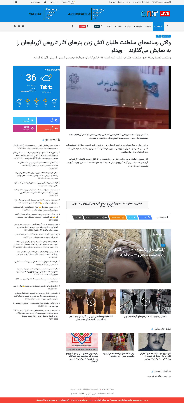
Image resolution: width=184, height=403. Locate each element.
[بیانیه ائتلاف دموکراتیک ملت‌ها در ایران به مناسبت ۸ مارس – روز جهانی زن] (118, 342)
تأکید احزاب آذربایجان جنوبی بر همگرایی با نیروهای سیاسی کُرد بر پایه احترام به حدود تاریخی (36, 236)
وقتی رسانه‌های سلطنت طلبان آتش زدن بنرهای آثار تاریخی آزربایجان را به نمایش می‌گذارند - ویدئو (106, 205)
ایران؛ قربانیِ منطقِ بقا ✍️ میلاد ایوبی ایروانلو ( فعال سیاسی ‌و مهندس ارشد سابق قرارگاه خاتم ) (35, 208)
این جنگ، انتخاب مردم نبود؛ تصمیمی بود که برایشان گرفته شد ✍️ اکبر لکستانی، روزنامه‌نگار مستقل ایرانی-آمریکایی (36, 216)
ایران (149, 26)
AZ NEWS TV (107, 389)
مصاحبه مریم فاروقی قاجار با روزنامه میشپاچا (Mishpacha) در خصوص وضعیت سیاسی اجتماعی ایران (36, 147)
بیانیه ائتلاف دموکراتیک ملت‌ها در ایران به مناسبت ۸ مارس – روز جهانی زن (118, 355)
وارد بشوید (150, 376)
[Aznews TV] (155, 13)
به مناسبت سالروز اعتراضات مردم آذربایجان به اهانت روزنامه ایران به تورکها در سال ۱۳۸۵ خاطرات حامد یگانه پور (36, 191)
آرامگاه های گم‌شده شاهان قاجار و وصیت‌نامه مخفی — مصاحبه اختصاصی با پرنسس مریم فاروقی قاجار (38, 164)
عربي (128, 2)
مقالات (119, 26)
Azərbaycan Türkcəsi (141, 2)
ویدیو (109, 26)
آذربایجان (159, 26)
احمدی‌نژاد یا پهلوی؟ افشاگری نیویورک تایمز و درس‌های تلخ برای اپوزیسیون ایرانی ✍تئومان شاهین (36, 201)
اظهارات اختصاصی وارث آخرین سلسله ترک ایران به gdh (37, 278)
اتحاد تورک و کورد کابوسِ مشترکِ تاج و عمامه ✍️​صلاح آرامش (35, 286)
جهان (128, 26)
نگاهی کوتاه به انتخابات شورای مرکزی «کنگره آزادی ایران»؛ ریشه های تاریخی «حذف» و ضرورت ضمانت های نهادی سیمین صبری (36, 175)
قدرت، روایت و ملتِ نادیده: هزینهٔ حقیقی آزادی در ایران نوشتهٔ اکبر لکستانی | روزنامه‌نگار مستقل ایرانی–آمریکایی (155, 356)
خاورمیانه (139, 26)
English (121, 2)
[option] (118, 256)
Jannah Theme (42, 400)
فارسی (88, 393)
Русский (112, 2)
